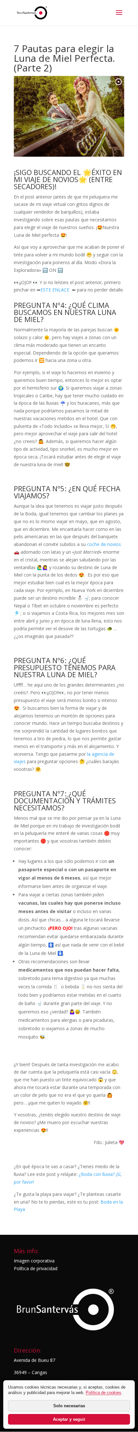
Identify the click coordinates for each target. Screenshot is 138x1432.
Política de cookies (103, 1392)
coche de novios (104, 544)
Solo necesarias (69, 1405)
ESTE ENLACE (56, 290)
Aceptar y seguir (69, 1419)
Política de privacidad (35, 1268)
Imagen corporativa (34, 1261)
